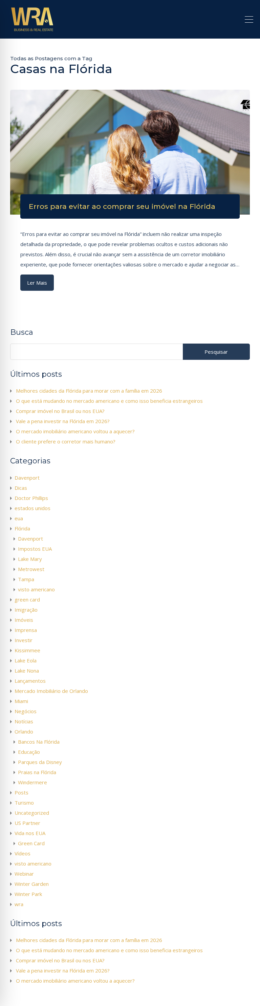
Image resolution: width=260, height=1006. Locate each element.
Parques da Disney (40, 762)
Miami (21, 701)
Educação (29, 751)
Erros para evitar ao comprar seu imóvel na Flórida (122, 206)
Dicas (21, 487)
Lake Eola (26, 660)
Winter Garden (32, 883)
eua (19, 518)
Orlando (24, 731)
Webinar (24, 873)
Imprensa (26, 630)
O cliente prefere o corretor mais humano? (65, 441)
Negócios (26, 711)
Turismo (24, 802)
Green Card (31, 843)
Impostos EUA (35, 548)
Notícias (24, 721)
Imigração (26, 609)
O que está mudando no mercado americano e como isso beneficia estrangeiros (109, 400)
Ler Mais (37, 282)
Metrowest (31, 569)
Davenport (27, 477)
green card (27, 599)
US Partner (27, 822)
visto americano (36, 589)
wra (19, 904)
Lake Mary (30, 558)
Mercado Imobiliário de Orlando (51, 690)
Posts (21, 792)
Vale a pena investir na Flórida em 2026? (63, 421)
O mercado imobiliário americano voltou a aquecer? (75, 431)
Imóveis (24, 619)
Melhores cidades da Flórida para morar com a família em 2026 (89, 390)
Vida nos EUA (30, 833)
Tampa (26, 579)
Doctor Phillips (31, 498)
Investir (23, 640)
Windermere (32, 782)
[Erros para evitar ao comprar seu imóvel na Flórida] (130, 152)
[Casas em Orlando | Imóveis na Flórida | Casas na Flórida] (32, 30)
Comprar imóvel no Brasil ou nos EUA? (60, 411)
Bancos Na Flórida (39, 741)
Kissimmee (27, 650)
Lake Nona (27, 670)
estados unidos (32, 508)
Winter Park (28, 894)
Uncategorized (32, 812)
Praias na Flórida (37, 772)
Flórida (22, 528)
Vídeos (22, 853)
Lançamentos (30, 680)
